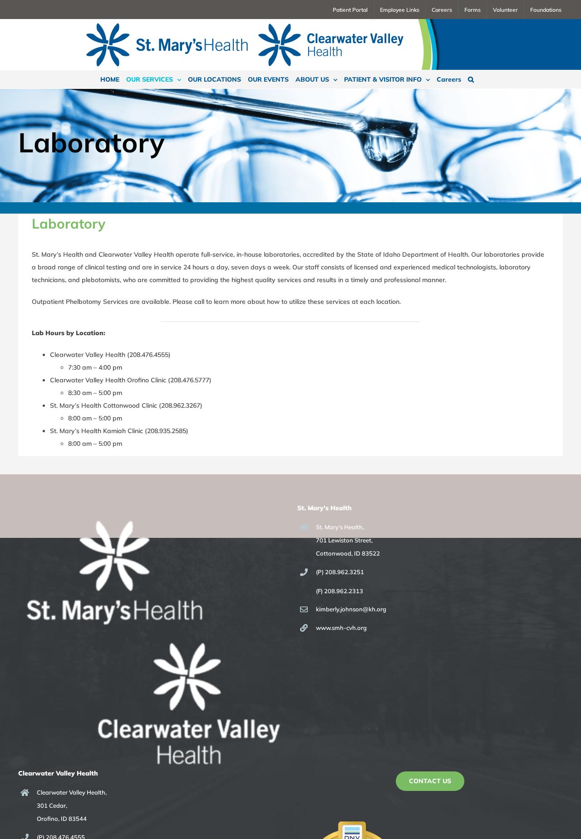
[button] (471, 79)
